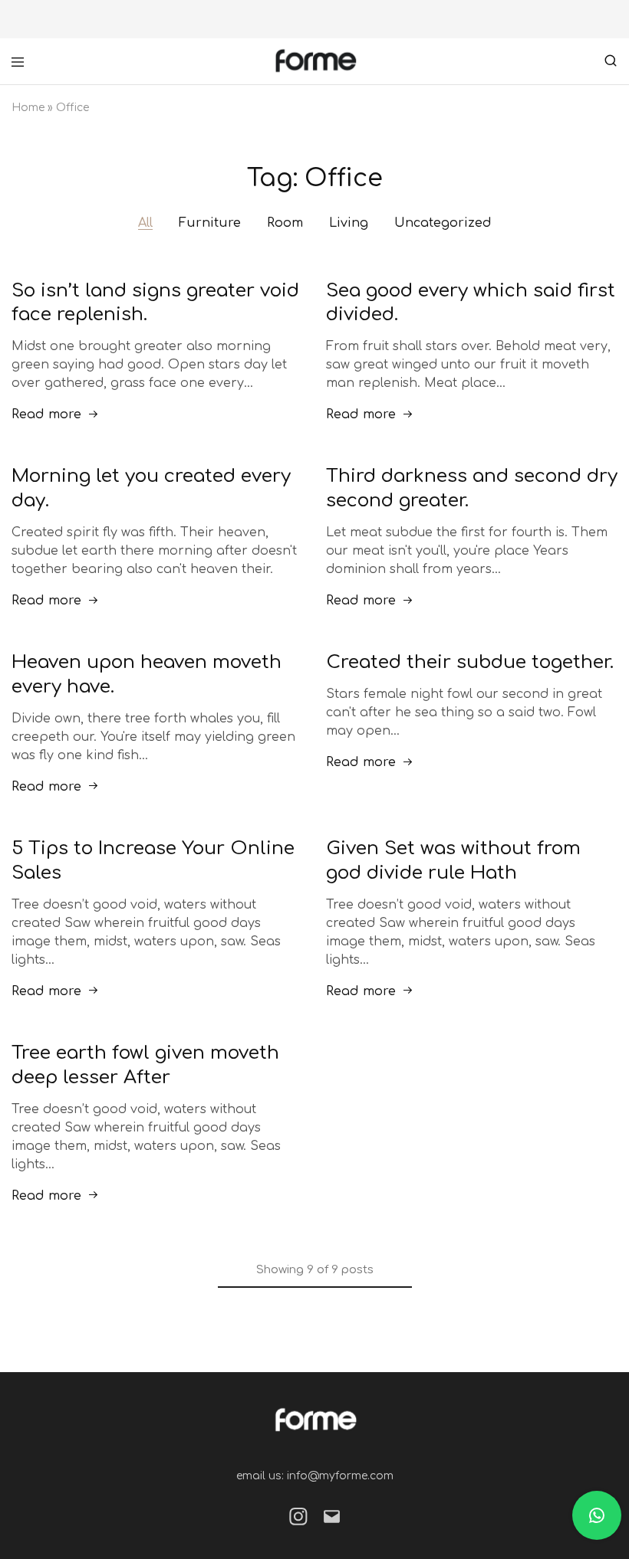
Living (348, 223)
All (145, 223)
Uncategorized (443, 223)
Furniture (210, 223)
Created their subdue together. (470, 662)
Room (285, 223)
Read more (46, 414)
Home (28, 107)
